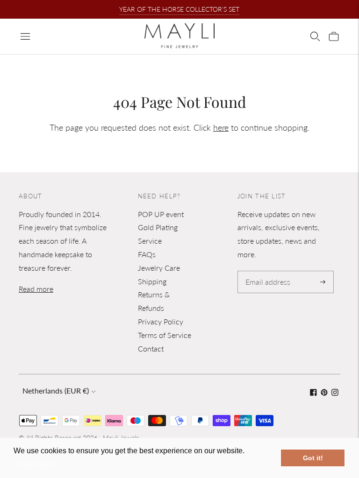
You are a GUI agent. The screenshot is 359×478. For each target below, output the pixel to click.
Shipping (152, 281)
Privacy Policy (160, 321)
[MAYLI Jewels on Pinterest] (324, 392)
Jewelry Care (159, 267)
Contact (151, 348)
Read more (36, 288)
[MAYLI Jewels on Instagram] (334, 392)
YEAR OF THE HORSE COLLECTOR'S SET (179, 9)
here (221, 127)
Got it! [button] (313, 458)
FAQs (147, 254)
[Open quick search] (315, 36)
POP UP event (161, 214)
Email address (266, 271)
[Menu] (25, 36)
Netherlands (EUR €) (55, 390)
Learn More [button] (34, 463)
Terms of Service (164, 334)
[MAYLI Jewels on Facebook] (313, 392)
